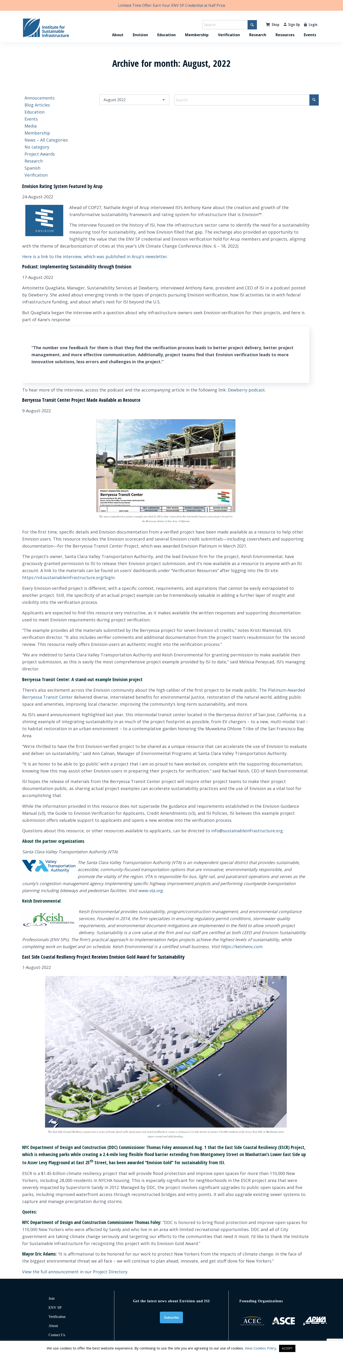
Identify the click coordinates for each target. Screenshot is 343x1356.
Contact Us (57, 1335)
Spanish (32, 168)
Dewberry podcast (246, 390)
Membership (37, 133)
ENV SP (55, 1308)
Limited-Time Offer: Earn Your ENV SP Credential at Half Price (171, 5)
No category (36, 147)
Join (52, 1298)
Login (313, 24)
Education (34, 112)
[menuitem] (117, 30)
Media (30, 126)
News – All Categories (46, 140)
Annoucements (39, 98)
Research (33, 161)
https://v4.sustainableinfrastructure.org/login (68, 577)
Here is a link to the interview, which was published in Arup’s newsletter (94, 256)
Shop (275, 24)
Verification (36, 175)
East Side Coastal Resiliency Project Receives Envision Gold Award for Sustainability (103, 957)
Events (31, 119)
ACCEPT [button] (287, 1348)
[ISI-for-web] (46, 30)
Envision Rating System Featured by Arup (62, 186)
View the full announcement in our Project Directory (74, 1271)
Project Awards (39, 154)
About (53, 1326)
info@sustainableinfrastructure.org (247, 830)
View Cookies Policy (260, 1348)
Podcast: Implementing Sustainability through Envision (76, 266)
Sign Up (294, 24)
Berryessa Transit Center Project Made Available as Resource (81, 400)
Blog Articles (37, 105)
